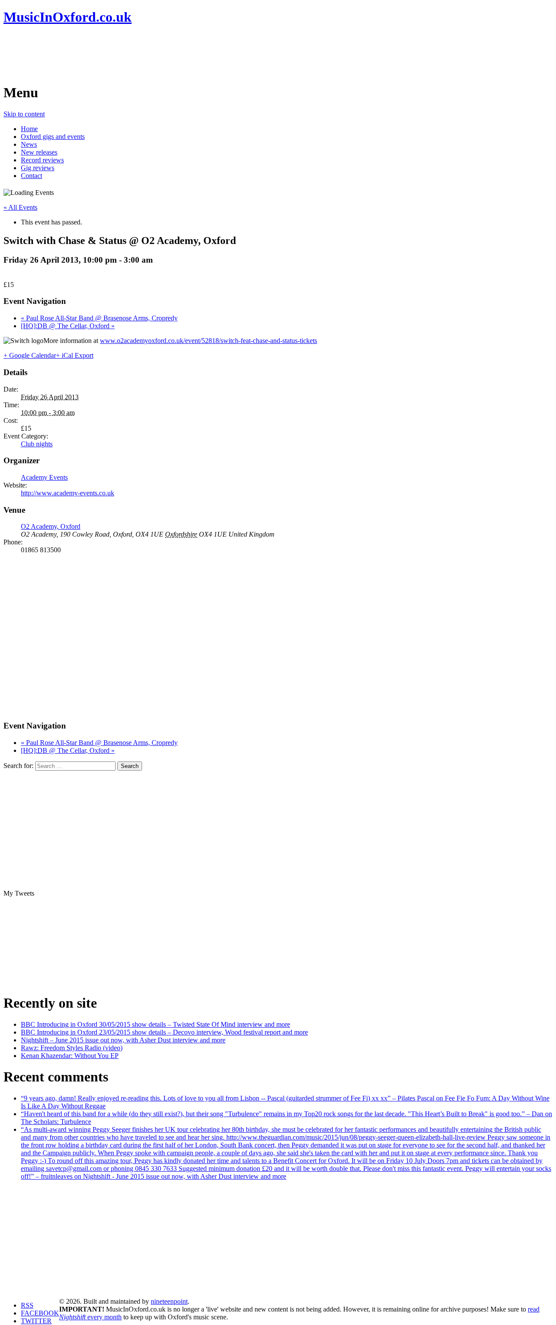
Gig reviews (37, 167)
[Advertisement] (161, 54)
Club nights (37, 444)
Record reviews (42, 160)
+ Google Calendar (29, 355)
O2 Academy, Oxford (50, 526)
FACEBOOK (40, 1313)
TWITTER (36, 1321)
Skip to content (24, 114)
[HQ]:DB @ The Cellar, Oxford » (68, 326)
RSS (27, 1305)
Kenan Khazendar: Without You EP (70, 1055)
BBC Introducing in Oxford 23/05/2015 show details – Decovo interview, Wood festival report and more (164, 1032)
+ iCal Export (74, 355)
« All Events (20, 207)
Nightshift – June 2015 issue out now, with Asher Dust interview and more (123, 1040)
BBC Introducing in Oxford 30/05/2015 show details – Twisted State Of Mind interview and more (155, 1024)
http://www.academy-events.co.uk (67, 493)
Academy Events (44, 477)
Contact (31, 175)
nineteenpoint (169, 1301)
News (29, 144)
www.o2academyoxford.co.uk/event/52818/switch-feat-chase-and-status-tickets (208, 340)
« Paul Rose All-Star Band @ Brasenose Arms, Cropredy (99, 318)
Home (29, 128)
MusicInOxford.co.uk (67, 17)
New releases (39, 152)
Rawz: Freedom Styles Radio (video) (71, 1047)
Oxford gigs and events (53, 136)
